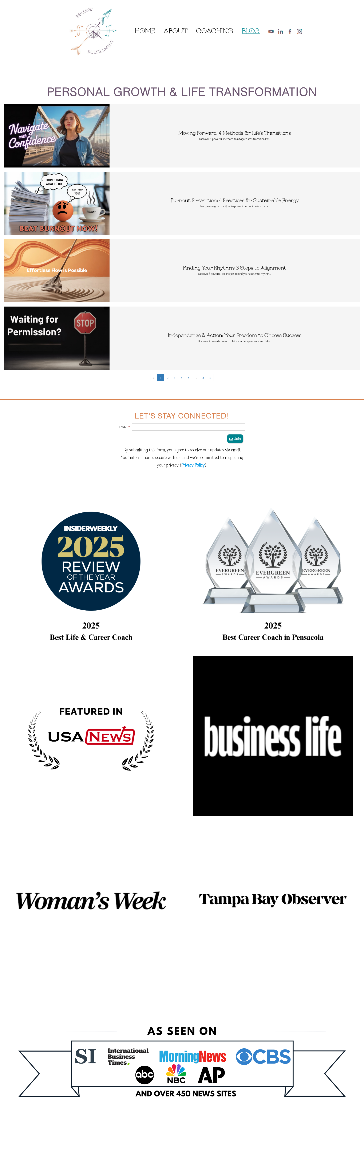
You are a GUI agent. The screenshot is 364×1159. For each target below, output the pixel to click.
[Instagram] (299, 31)
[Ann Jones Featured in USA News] (91, 736)
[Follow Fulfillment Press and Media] (182, 1069)
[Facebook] (290, 31)
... (196, 377)
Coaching (214, 31)
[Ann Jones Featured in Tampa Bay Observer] (273, 900)
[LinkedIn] (280, 31)
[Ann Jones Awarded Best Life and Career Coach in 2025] (91, 572)
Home (145, 31)
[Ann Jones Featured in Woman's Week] (91, 900)
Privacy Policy (193, 465)
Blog (251, 31)
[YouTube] (271, 31)
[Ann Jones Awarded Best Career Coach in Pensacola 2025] (273, 572)
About (175, 31)
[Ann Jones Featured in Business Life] (273, 736)
